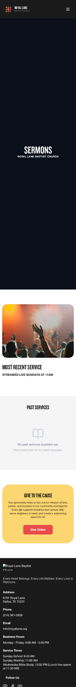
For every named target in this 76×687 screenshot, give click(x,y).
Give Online (38, 530)
